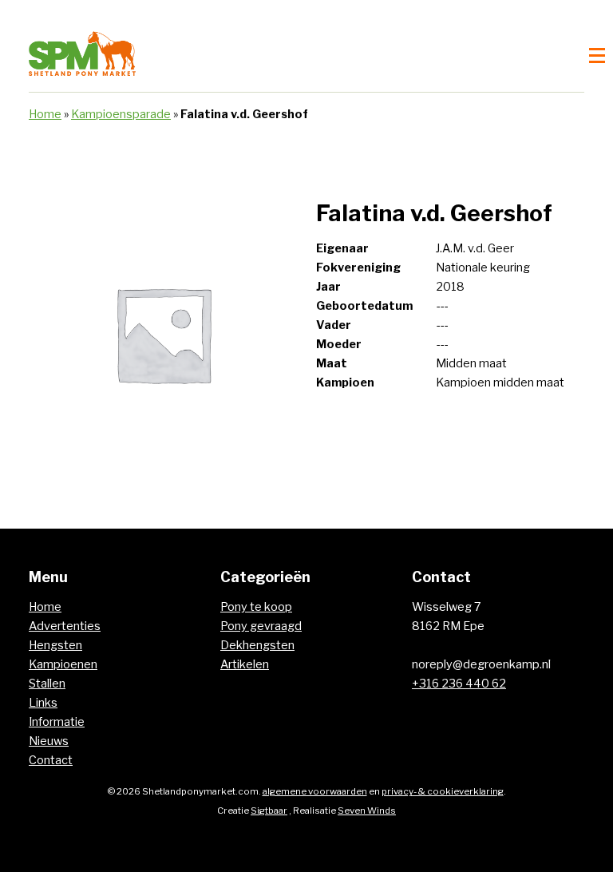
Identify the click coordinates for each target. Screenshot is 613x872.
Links (43, 703)
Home (45, 114)
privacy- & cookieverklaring (443, 791)
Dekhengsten (257, 645)
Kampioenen (63, 664)
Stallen (47, 683)
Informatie (57, 722)
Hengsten (55, 645)
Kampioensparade (121, 114)
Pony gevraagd (261, 626)
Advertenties (65, 626)
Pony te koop (256, 607)
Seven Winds (367, 810)
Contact (51, 760)
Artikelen (244, 664)
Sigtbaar (269, 810)
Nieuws (49, 741)
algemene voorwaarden (315, 791)
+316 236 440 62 (459, 683)
